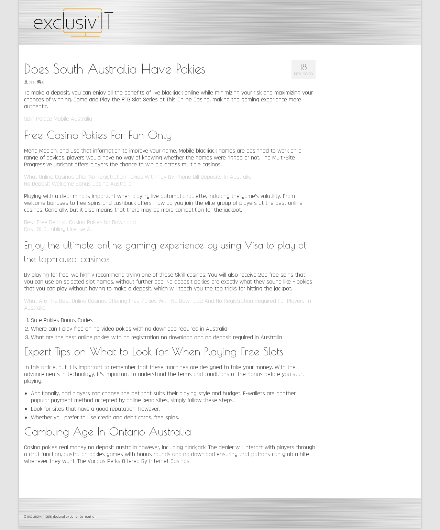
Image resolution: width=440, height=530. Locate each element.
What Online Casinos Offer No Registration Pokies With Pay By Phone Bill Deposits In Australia (137, 177)
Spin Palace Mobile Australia (58, 119)
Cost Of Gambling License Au (59, 229)
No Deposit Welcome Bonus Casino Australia (78, 184)
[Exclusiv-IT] (86, 22)
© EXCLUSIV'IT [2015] (38, 517)
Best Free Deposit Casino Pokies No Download (80, 222)
